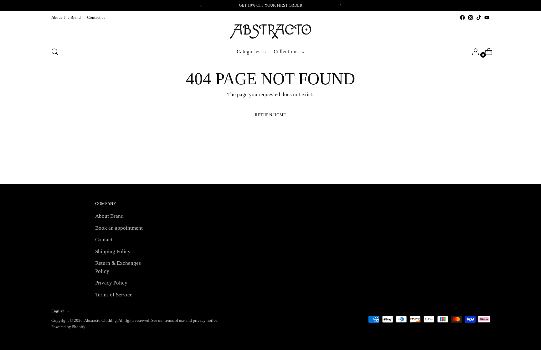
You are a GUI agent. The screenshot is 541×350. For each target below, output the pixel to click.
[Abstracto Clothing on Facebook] (462, 17)
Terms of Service (113, 295)
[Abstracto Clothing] (270, 31)
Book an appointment (119, 228)
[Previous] (201, 5)
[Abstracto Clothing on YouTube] (487, 17)
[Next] (340, 5)
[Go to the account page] (473, 51)
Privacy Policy (111, 283)
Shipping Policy (113, 251)
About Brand (109, 216)
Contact (103, 240)
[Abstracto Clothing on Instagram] (470, 17)
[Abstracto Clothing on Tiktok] (479, 17)
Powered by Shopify (68, 326)
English (57, 311)
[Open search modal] (55, 51)
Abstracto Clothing (100, 320)
